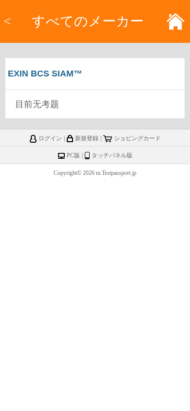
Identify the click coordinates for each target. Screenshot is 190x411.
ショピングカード (137, 138)
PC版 (73, 155)
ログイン (50, 138)
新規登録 (86, 138)
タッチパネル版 (112, 155)
